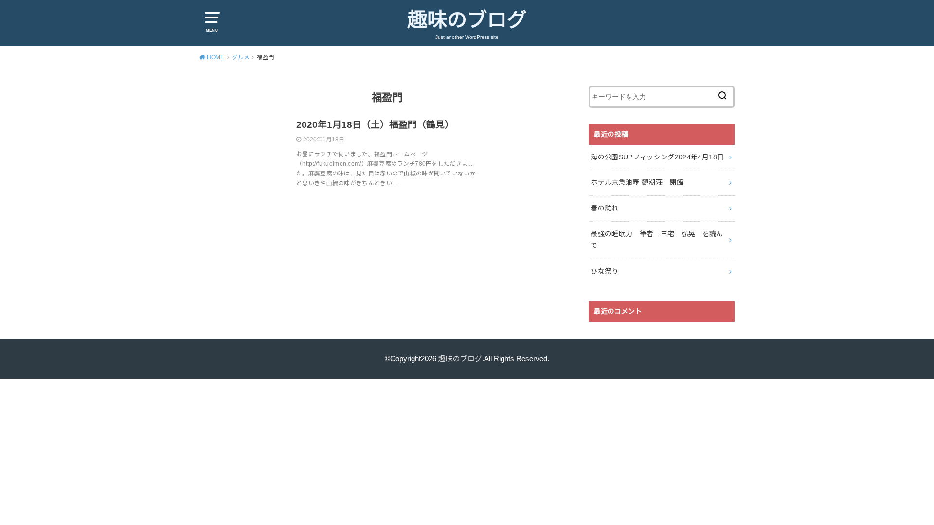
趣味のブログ (467, 20)
